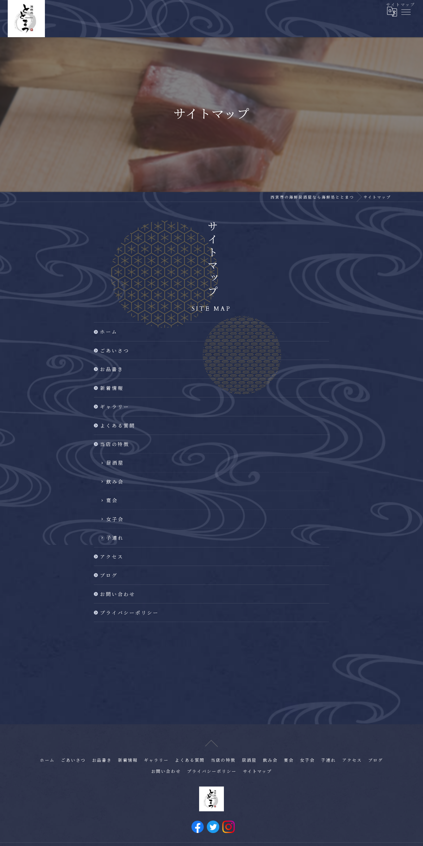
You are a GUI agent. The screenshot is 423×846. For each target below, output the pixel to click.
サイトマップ (257, 771)
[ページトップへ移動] (211, 743)
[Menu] (406, 11)
